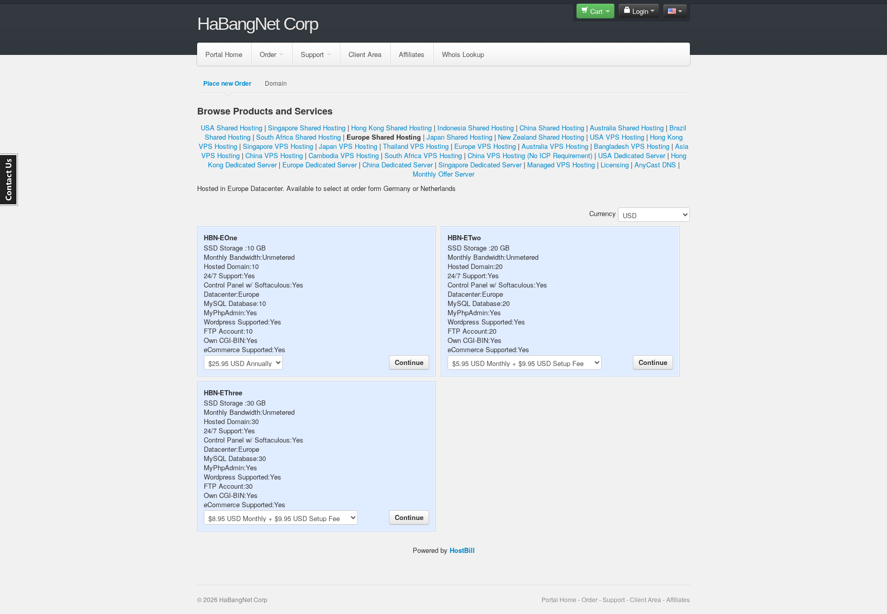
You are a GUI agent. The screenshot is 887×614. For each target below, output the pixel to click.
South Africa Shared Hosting (298, 137)
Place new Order (227, 83)
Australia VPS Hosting (555, 146)
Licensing (615, 164)
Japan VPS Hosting (348, 146)
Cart (596, 11)
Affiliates (412, 54)
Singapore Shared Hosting (306, 127)
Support (312, 54)
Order (268, 54)
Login (640, 11)
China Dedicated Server (397, 164)
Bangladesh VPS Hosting (631, 146)
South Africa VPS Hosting (423, 155)
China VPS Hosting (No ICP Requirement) (530, 155)
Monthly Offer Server (443, 174)
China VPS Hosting (274, 155)
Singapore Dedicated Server (480, 164)
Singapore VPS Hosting (278, 146)
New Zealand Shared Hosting (541, 137)
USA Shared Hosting (231, 127)
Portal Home (223, 54)
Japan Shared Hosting (459, 137)
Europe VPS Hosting (485, 146)
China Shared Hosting (551, 127)
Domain (276, 83)
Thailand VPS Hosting (416, 146)
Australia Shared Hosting (627, 127)
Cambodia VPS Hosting (343, 155)
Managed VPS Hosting (561, 164)
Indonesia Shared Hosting (475, 127)
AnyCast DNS (655, 164)
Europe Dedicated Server (319, 164)
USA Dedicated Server (631, 155)
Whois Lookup (463, 54)
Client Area (365, 54)
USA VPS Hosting (617, 137)
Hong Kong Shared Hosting (391, 127)
